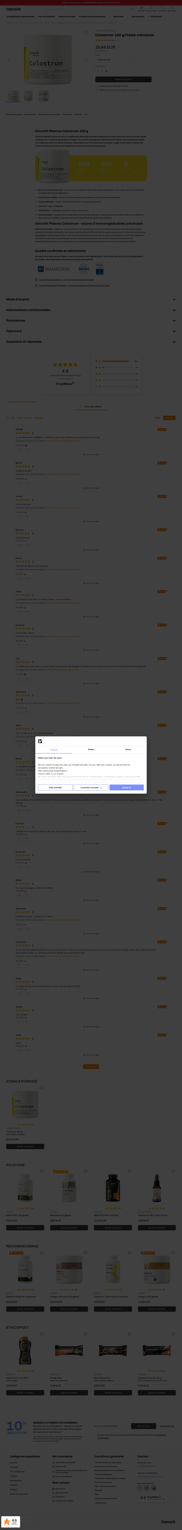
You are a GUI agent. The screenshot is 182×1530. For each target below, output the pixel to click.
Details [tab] (91, 749)
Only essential (55, 787)
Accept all (126, 787)
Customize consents (90, 787)
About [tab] (128, 749)
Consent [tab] (54, 750)
